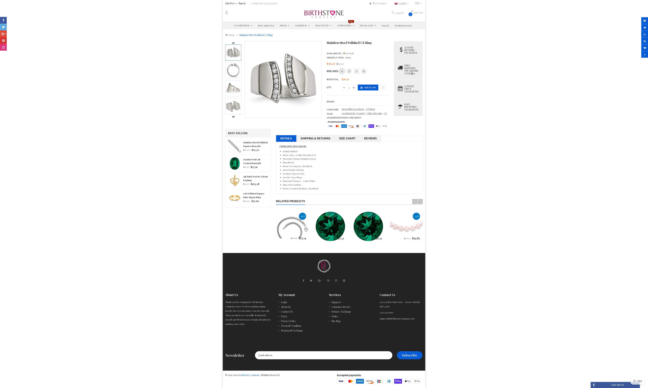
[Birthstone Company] (324, 265)
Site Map (336, 321)
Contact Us (287, 311)
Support (336, 302)
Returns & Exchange (292, 330)
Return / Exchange (341, 311)
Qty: (329, 87)
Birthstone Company (249, 374)
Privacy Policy (288, 321)
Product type (335, 57)
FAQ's (284, 316)
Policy (335, 316)
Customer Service (341, 307)
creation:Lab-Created (353, 113)
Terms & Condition (291, 325)
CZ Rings (370, 109)
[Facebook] (3, 20)
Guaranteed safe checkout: (344, 117)
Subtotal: (333, 79)
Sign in (242, 3)
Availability (334, 53)
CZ (385, 113)
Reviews (370, 138)
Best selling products (353, 109)
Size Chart (347, 138)
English (402, 3)
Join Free (230, 3)
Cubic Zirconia (374, 113)
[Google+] (3, 33)
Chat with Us (617, 385)
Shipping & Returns (315, 138)
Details (286, 138)
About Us (286, 307)
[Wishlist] (383, 87)
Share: (331, 101)
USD (418, 3)
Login (284, 302)
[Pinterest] (3, 40)
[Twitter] (3, 27)
